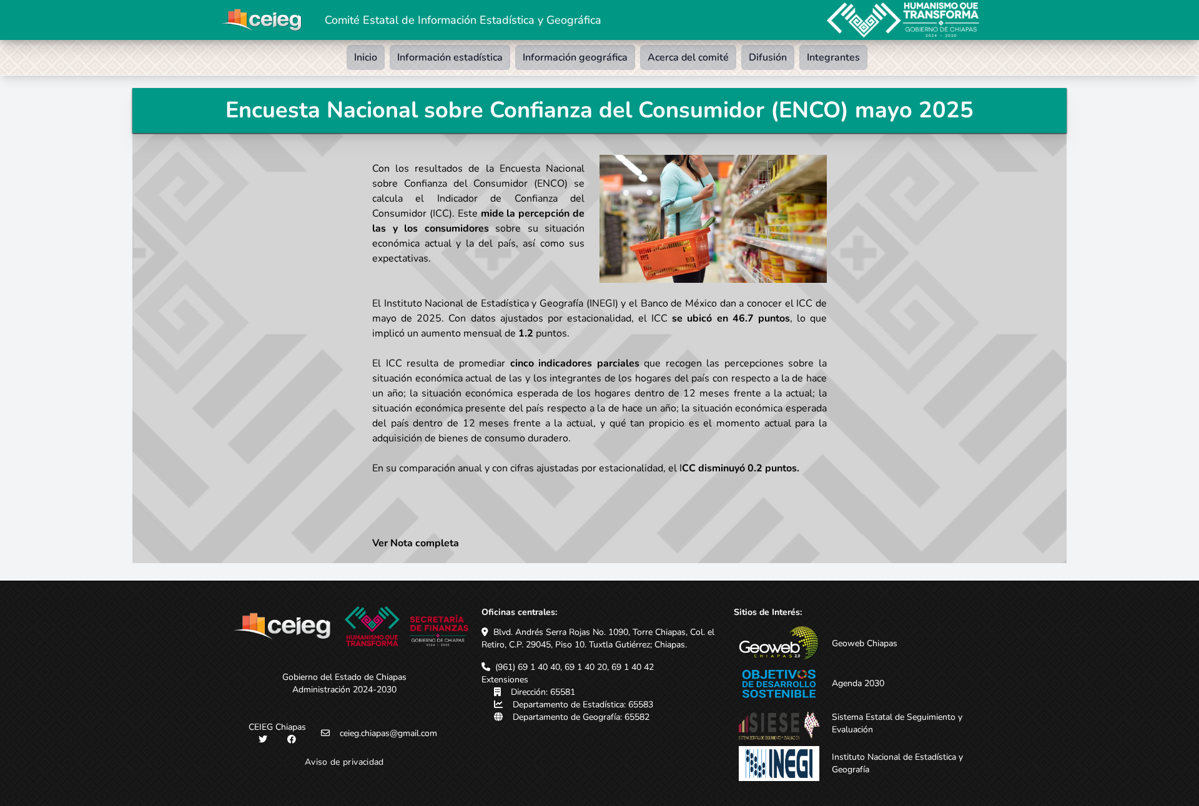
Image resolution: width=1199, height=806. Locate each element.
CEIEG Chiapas (277, 727)
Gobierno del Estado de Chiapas (344, 677)
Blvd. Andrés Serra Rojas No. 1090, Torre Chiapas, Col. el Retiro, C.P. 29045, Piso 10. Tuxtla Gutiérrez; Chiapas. (597, 638)
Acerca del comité (688, 57)
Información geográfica (575, 57)
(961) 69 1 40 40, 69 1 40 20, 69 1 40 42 (574, 667)
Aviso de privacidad (344, 762)
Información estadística (450, 57)
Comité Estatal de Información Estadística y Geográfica (463, 19)
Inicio (365, 57)
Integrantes (833, 57)
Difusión (768, 57)
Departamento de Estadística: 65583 (583, 704)
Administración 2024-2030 (344, 689)
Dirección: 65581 (543, 692)
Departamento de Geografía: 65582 (581, 717)
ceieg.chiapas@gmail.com (388, 733)
